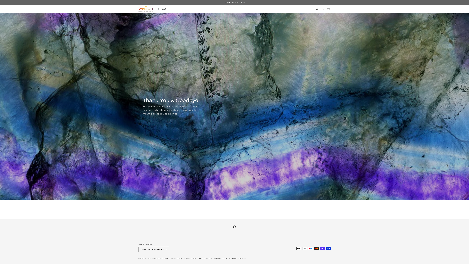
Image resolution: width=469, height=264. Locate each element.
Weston (148, 258)
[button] (162, 9)
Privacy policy (190, 258)
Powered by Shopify (160, 258)
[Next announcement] (330, 2)
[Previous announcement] (139, 2)
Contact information (237, 258)
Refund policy (176, 258)
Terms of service (205, 258)
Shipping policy (220, 258)
